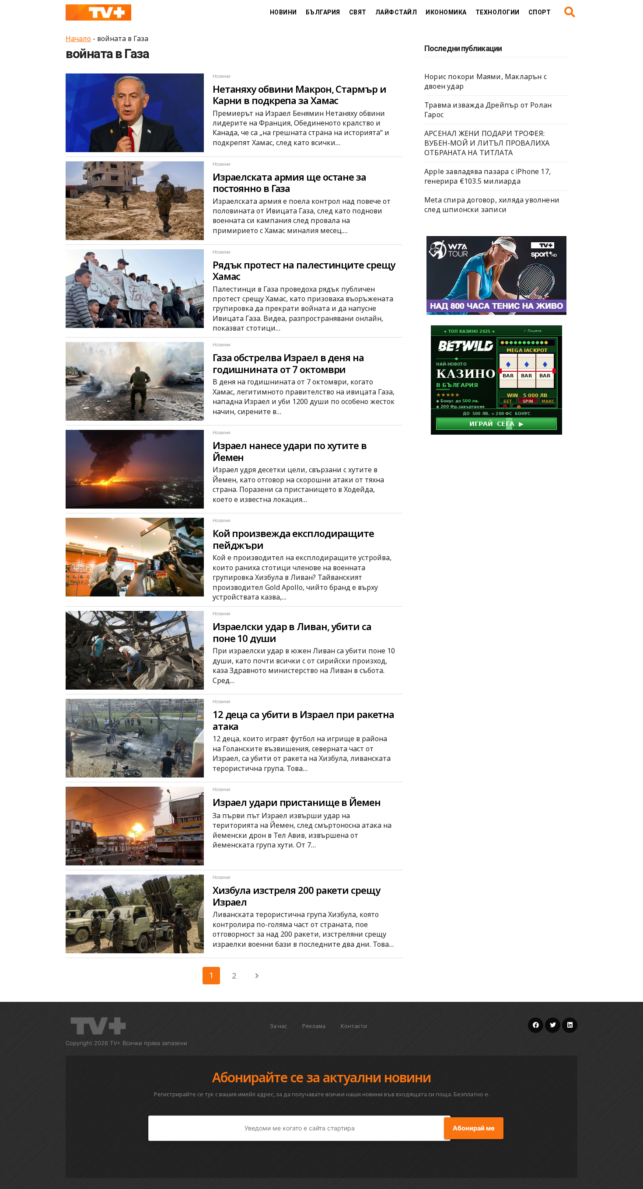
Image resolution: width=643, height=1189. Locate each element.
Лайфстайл (396, 12)
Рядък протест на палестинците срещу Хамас (304, 270)
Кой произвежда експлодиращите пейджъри (293, 539)
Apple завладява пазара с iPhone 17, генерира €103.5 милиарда (487, 176)
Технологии (497, 12)
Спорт (539, 12)
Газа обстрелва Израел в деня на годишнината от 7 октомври (288, 363)
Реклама (313, 1026)
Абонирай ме (474, 1128)
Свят (358, 12)
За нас (278, 1026)
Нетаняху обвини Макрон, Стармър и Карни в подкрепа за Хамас (299, 94)
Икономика (446, 12)
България (323, 12)
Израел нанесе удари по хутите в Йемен (290, 451)
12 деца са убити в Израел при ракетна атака (303, 720)
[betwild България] (496, 379)
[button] (569, 12)
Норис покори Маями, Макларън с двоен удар (485, 81)
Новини (283, 12)
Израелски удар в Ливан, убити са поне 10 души (292, 632)
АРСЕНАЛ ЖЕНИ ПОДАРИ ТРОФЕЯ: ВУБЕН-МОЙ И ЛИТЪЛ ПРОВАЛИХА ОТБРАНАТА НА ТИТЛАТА (486, 143)
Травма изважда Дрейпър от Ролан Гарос (488, 109)
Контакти (354, 1026)
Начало (78, 38)
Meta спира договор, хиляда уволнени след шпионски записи (491, 204)
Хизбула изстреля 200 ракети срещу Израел (296, 895)
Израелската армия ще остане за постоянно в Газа (289, 182)
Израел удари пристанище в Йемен (297, 802)
